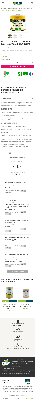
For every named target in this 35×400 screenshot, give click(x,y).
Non (8, 192)
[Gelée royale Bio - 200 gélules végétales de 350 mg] (9, 292)
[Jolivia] (18, 3)
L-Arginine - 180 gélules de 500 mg (25, 305)
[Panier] (5, 301)
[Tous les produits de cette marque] (6, 73)
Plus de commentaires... (17, 271)
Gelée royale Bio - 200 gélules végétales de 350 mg (9, 306)
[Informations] (13, 301)
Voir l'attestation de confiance (17, 157)
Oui (23, 190)
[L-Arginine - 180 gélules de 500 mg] (25, 292)
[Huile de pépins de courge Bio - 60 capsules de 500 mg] (17, 22)
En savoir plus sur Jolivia (8, 368)
